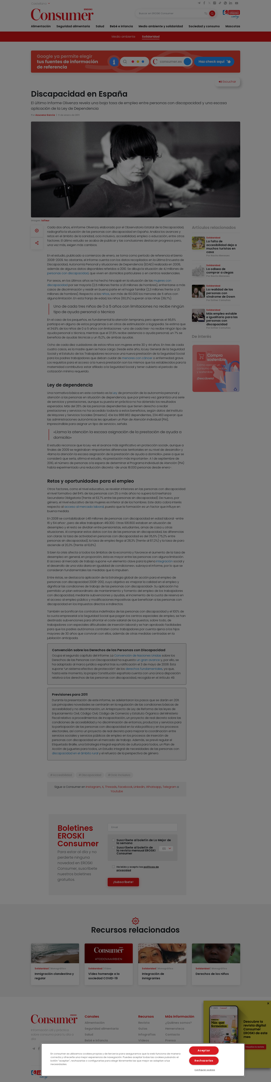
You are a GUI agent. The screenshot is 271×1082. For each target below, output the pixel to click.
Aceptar (204, 1050)
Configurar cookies (204, 1070)
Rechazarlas (203, 1060)
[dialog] (143, 1059)
